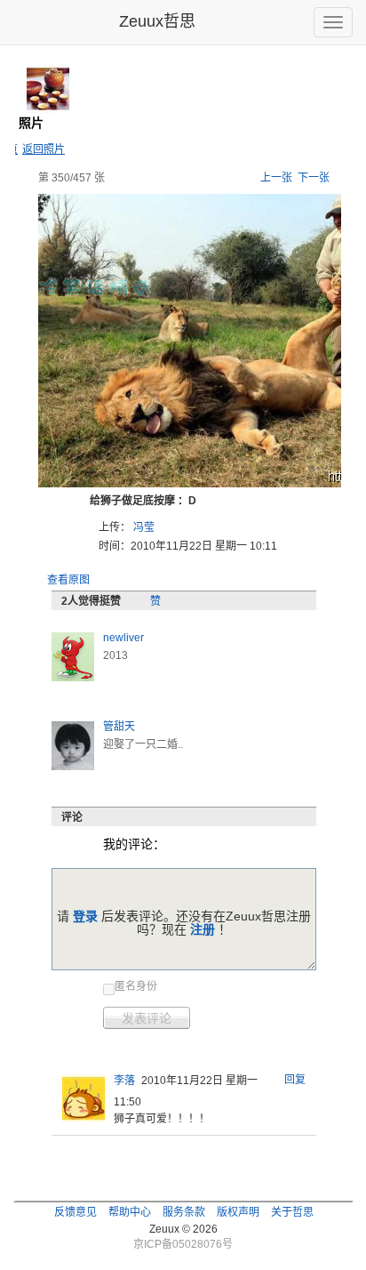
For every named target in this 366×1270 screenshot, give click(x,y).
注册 (202, 929)
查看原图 (68, 580)
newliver (123, 637)
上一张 (276, 178)
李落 (124, 1080)
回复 (295, 1079)
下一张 (314, 178)
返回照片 (43, 149)
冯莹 (144, 527)
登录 (85, 916)
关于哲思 (292, 1212)
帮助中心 (129, 1212)
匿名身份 (136, 986)
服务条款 (184, 1212)
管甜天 (119, 726)
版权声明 (238, 1212)
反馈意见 (75, 1212)
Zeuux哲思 (157, 21)
